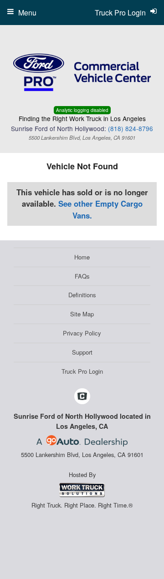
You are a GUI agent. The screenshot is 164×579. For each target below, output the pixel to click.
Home (82, 257)
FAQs (82, 276)
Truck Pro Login (82, 371)
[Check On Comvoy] (82, 396)
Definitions (82, 294)
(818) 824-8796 (130, 128)
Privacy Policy (82, 333)
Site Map (82, 314)
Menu (27, 12)
